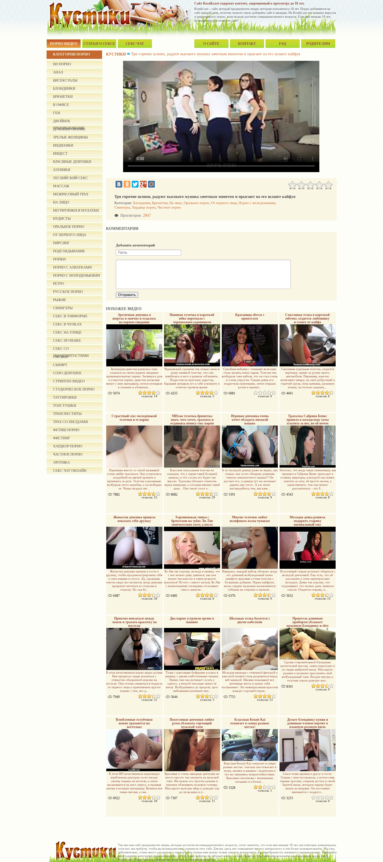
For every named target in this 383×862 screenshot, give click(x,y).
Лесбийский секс (70, 178)
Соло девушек (67, 373)
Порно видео (63, 43)
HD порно (62, 64)
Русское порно (68, 292)
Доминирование (69, 129)
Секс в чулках (67, 324)
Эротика (61, 462)
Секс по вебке (67, 340)
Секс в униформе (70, 316)
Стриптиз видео (69, 381)
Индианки (63, 145)
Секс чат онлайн (69, 470)
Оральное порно (68, 227)
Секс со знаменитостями (71, 349)
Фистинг (61, 438)
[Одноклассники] (127, 184)
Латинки (61, 170)
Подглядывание (69, 251)
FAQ (282, 43)
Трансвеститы (67, 414)
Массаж (61, 186)
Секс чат (135, 43)
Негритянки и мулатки (76, 210)
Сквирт (60, 365)
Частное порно (67, 454)
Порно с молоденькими (76, 275)
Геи (56, 113)
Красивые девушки (72, 162)
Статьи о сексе (99, 43)
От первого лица (69, 235)
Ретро (58, 283)
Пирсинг (61, 243)
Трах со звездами (70, 422)
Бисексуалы (65, 80)
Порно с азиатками (72, 267)
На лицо (61, 202)
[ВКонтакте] (119, 184)
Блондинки (64, 88)
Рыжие (59, 300)
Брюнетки (63, 96)
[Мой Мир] (151, 184)
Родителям (318, 43)
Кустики (116, 54)
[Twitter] (135, 184)
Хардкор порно (67, 446)
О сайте (211, 43)
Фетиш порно (66, 430)
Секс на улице (67, 332)
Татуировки (65, 397)
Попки (59, 259)
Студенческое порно (73, 389)
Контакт (247, 43)
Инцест (60, 153)
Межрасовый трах (70, 194)
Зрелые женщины (70, 137)
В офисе (61, 105)
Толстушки (64, 405)
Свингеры (63, 308)
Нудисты (62, 218)
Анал (58, 72)
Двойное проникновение (69, 121)
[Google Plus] (143, 184)
